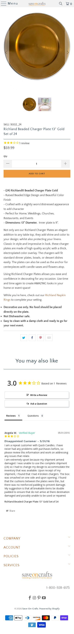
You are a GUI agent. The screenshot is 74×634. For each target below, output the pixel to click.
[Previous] (6, 52)
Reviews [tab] (11, 415)
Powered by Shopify (49, 608)
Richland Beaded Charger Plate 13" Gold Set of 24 (31, 501)
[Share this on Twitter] (23, 337)
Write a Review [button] (38, 395)
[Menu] (2, 3)
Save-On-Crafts (30, 608)
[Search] (60, 3)
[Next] (68, 52)
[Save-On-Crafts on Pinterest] (39, 598)
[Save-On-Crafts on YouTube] (44, 598)
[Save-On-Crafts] (37, 3)
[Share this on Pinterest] (40, 337)
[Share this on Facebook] (32, 337)
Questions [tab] (33, 415)
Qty (5, 156)
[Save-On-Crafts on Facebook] (30, 598)
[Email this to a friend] (49, 337)
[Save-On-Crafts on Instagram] (34, 598)
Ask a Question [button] (38, 403)
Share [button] (12, 510)
